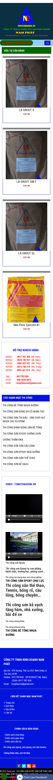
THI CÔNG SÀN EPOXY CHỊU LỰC (25, 581)
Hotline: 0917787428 (18, 43)
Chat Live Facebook (35, 777)
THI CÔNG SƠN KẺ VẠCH (15, 464)
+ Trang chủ (9, 702)
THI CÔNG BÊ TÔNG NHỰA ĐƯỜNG (21, 405)
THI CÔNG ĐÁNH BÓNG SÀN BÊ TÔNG (22, 427)
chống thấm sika (11, 753)
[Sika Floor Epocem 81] (26, 304)
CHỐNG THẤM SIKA (13, 439)
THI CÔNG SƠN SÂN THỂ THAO (19, 457)
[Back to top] (48, 771)
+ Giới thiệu (9, 706)
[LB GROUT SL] (26, 231)
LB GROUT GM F (26, 181)
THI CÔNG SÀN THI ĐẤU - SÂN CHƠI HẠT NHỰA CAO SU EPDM (24, 419)
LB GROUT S (26, 110)
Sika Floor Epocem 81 (26, 325)
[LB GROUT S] (26, 88)
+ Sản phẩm (9, 709)
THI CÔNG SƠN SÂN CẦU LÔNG (19, 445)
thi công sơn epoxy (12, 747)
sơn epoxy (26, 747)
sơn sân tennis (39, 747)
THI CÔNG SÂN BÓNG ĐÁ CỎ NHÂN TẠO (23, 411)
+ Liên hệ (8, 712)
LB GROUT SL (26, 253)
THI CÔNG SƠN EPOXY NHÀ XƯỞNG (21, 451)
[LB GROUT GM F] (26, 159)
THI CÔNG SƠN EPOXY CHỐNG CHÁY (22, 433)
